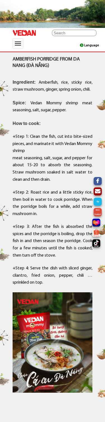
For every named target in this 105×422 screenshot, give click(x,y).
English (90, 45)
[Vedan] (26, 33)
